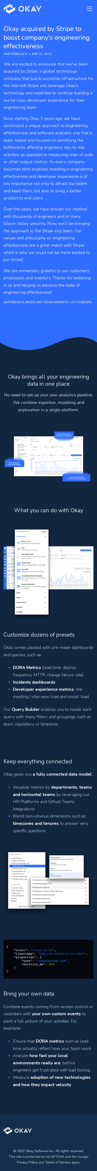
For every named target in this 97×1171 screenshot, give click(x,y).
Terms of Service (57, 1162)
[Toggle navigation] (88, 8)
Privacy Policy (27, 1162)
